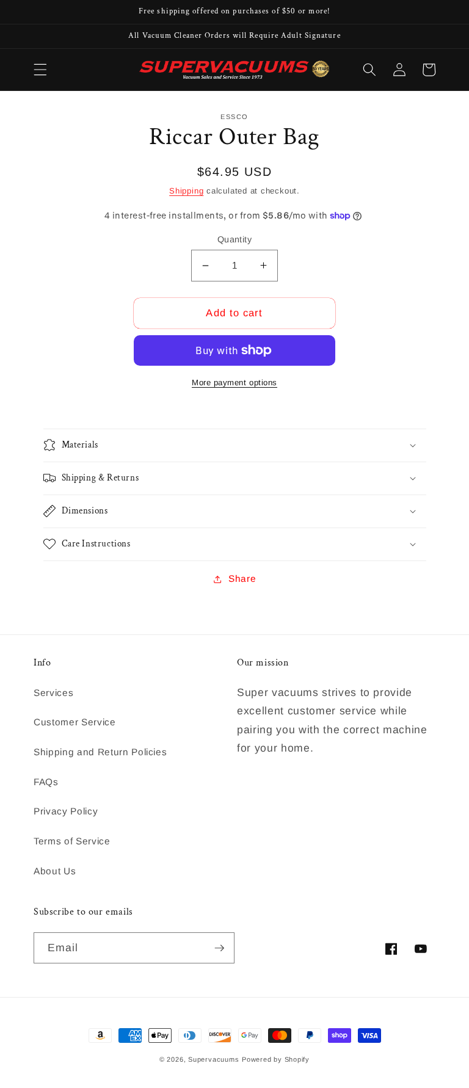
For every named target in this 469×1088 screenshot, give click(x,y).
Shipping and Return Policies (100, 752)
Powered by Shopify (276, 1059)
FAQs (46, 782)
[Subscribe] (219, 948)
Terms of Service (72, 841)
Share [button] (242, 578)
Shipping (186, 190)
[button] (40, 69)
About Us (55, 871)
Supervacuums (213, 1059)
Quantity (234, 239)
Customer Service (75, 722)
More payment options (234, 382)
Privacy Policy (66, 811)
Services (53, 692)
